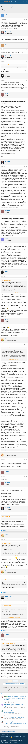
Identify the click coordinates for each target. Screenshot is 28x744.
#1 (26, 19)
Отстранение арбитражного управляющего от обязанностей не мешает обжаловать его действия (15, 723)
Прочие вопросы (7, 715)
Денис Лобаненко (10, 31)
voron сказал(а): (5, 347)
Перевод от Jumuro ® (5, 741)
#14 (26, 476)
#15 (26, 488)
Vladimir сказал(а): (6, 280)
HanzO (6, 75)
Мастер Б (7, 161)
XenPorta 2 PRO (4, 742)
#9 (26, 244)
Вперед (15, 681)
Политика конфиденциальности (18, 736)
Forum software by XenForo (11, 740)
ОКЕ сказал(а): (5, 64)
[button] (1, 2)
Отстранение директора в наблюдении (14, 717)
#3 (26, 49)
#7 (26, 166)
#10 (26, 276)
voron (6, 238)
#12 (26, 344)
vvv (2, 11)
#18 (26, 576)
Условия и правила (5, 736)
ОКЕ (6, 44)
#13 (26, 459)
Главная (8, 738)
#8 (26, 216)
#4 (26, 61)
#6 (26, 99)
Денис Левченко (9, 596)
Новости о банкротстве (9, 702)
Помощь (3, 738)
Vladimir (7, 94)
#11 (26, 325)
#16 (26, 513)
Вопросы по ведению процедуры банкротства (14, 708)
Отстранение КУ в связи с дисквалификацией (10, 711)
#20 (26, 639)
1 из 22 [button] (10, 681)
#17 (26, 539)
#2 (26, 37)
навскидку (15, 461)
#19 (26, 602)
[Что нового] (23, 1)
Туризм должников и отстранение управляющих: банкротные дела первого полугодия (15, 698)
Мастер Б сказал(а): (6, 579)
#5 (26, 80)
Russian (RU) (5, 734)
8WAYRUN (16, 742)
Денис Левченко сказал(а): (7, 643)
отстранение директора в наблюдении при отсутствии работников (15, 705)
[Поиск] (26, 1)
